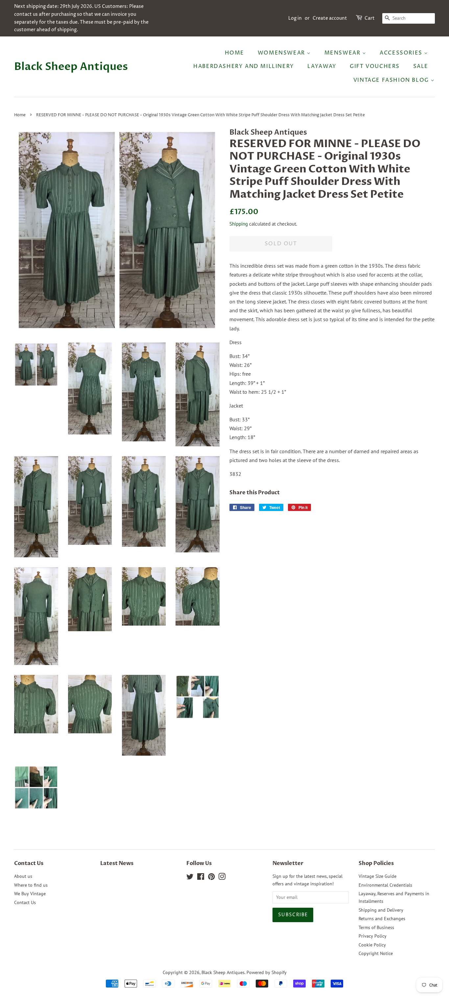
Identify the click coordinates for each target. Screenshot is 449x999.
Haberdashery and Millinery (243, 66)
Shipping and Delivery (381, 910)
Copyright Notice (376, 953)
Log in (295, 18)
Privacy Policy (373, 936)
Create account (330, 18)
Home (234, 52)
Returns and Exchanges (382, 918)
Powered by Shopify (267, 972)
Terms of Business (376, 927)
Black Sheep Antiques (71, 66)
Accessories (402, 52)
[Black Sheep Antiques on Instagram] (221, 878)
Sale (420, 66)
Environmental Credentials (385, 885)
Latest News (116, 863)
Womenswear (282, 52)
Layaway (321, 66)
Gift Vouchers (375, 66)
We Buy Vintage (30, 894)
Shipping (238, 224)
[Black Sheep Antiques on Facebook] (200, 878)
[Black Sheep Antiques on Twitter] (190, 878)
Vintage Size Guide (377, 876)
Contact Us (25, 902)
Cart (370, 18)
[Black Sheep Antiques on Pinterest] (211, 878)
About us (23, 876)
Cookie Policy (372, 945)
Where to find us (31, 885)
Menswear (343, 52)
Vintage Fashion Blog (392, 80)
